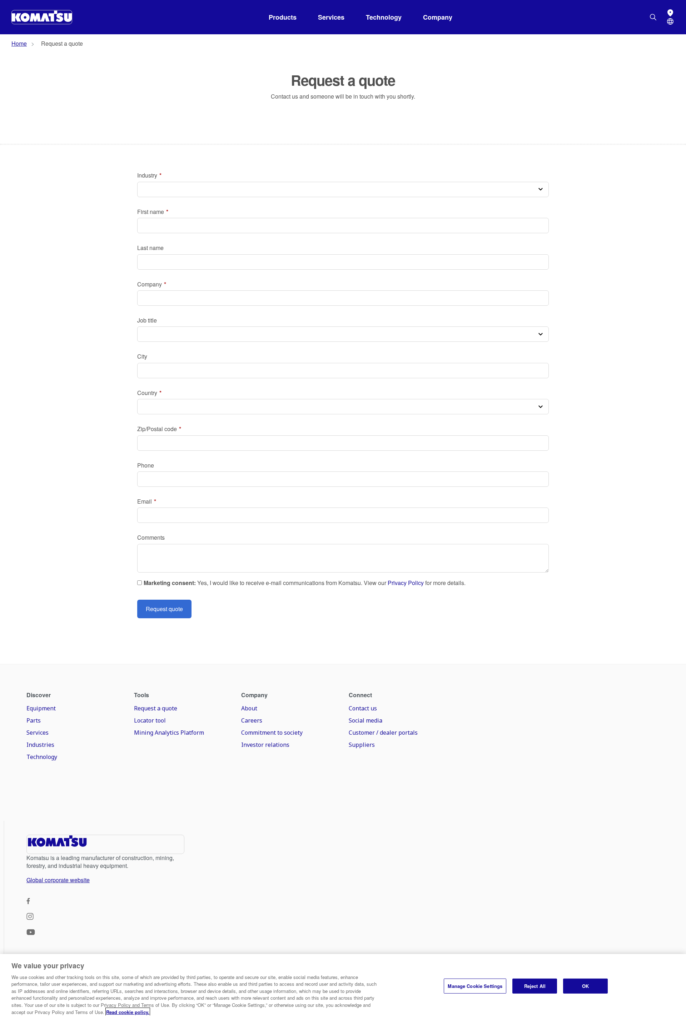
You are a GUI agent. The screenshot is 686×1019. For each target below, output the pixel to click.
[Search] (653, 17)
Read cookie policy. (127, 1011)
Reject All (535, 986)
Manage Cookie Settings (475, 986)
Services (331, 17)
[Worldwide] (670, 21)
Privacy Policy (406, 583)
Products (283, 17)
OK (585, 986)
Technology (384, 17)
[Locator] (670, 13)
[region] (343, 986)
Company (437, 17)
